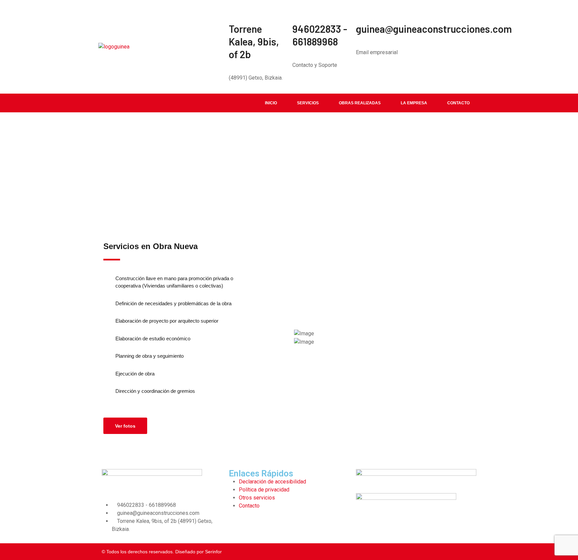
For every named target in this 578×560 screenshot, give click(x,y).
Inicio (271, 103)
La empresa (414, 103)
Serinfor (213, 551)
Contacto (458, 103)
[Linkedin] (237, 525)
